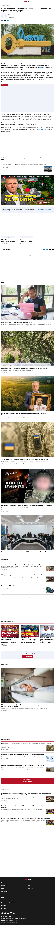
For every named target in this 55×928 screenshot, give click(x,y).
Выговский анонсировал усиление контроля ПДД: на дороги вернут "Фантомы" (23, 552)
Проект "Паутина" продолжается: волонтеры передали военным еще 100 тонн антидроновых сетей (28, 640)
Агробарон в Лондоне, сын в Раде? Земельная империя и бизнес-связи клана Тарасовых (25, 818)
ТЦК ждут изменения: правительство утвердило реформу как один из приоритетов (24, 459)
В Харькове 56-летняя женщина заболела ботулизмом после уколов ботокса (22, 754)
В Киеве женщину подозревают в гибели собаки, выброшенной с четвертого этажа (24, 368)
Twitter (49, 209)
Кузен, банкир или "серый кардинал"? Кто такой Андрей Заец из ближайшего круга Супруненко (24, 806)
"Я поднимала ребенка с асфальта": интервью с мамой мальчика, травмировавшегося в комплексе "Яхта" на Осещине (25, 705)
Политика (8, 5)
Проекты (3, 883)
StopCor (9, 14)
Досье (2, 888)
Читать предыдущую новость (8, 237)
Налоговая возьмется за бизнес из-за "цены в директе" (16, 322)
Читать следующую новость (26, 237)
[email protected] (13, 922)
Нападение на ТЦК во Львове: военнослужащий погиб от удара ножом (20, 586)
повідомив (42, 67)
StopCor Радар (4, 891)
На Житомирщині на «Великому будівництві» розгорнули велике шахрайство (24, 165)
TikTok (9, 210)
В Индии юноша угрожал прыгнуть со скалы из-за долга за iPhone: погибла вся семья (24, 575)
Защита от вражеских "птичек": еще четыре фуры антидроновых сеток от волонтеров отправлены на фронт (10, 641)
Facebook (42, 209)
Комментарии (7, 249)
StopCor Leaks (6, 789)
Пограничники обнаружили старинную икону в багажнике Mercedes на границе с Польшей (26, 744)
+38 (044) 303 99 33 (27, 781)
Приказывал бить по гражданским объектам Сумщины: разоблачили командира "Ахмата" (26, 506)
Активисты (3, 905)
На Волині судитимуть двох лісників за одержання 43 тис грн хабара (27, 241)
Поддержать (29, 656)
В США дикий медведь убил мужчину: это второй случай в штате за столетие (22, 765)
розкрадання (42, 129)
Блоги (29, 885)
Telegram (37, 209)
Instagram (5, 210)
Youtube (46, 209)
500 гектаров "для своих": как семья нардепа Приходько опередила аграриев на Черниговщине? (23, 414)
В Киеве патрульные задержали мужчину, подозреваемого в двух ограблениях (23, 564)
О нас (2, 897)
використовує (21, 158)
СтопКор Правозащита (6, 900)
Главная (3, 5)
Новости (3, 885)
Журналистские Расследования (8, 902)
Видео (29, 883)
